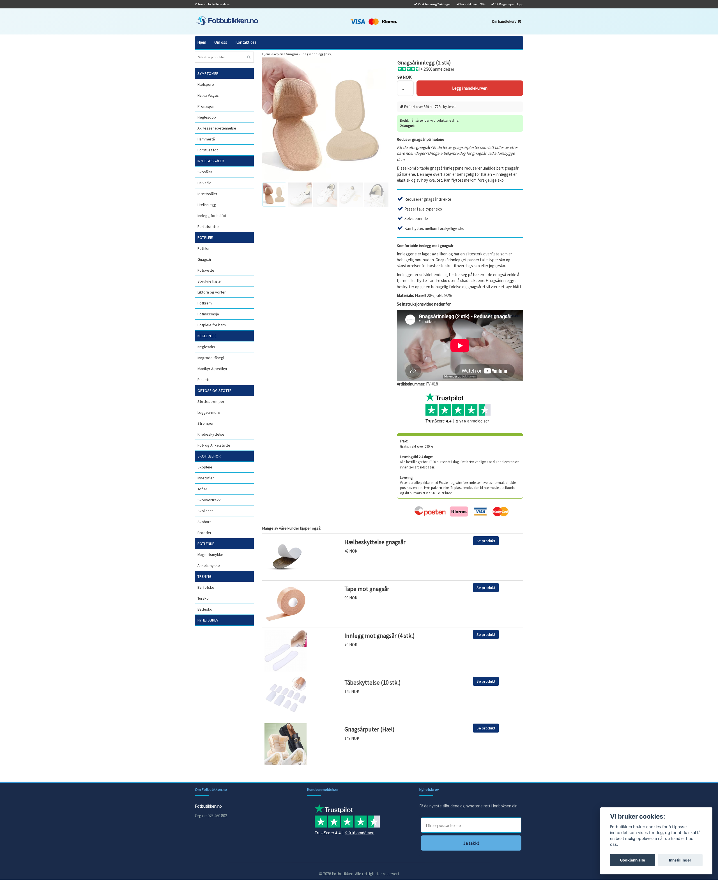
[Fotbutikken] (227, 20)
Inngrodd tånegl (210, 357)
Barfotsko (205, 587)
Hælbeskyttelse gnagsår (375, 542)
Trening (204, 576)
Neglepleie (207, 335)
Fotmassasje (208, 314)
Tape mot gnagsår (366, 589)
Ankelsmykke (208, 565)
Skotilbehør (209, 456)
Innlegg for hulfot (211, 215)
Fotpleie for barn (211, 324)
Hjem (201, 42)
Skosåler (204, 171)
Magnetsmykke (210, 554)
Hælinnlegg (206, 204)
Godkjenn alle (632, 860)
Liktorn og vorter (211, 292)
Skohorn (204, 521)
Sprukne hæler (209, 281)
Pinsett (203, 379)
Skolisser (205, 510)
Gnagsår (204, 259)
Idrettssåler (207, 193)
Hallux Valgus (208, 95)
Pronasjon (205, 106)
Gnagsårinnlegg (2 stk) (316, 54)
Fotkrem (204, 303)
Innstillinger (680, 860)
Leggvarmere (208, 412)
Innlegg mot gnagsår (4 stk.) (379, 635)
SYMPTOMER (207, 73)
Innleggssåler (210, 160)
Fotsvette (205, 270)
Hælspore (205, 84)
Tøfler (202, 488)
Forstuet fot (207, 150)
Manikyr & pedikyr (212, 368)
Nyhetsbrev (207, 620)
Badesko (204, 609)
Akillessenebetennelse (216, 128)
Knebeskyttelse (210, 434)
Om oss (220, 42)
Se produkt (486, 540)
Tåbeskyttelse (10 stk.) (372, 682)
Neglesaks (206, 346)
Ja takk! (471, 843)
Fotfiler (203, 248)
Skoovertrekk (209, 499)
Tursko (203, 598)
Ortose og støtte (214, 390)
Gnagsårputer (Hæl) (369, 729)
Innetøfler (205, 478)
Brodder (204, 532)
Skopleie (204, 467)
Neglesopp (206, 117)
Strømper (205, 423)
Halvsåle (204, 182)
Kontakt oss (246, 42)
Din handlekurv (504, 21)
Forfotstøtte (208, 226)
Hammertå (206, 139)
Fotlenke (205, 543)
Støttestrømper (210, 401)
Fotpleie (205, 237)
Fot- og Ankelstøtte (213, 445)
